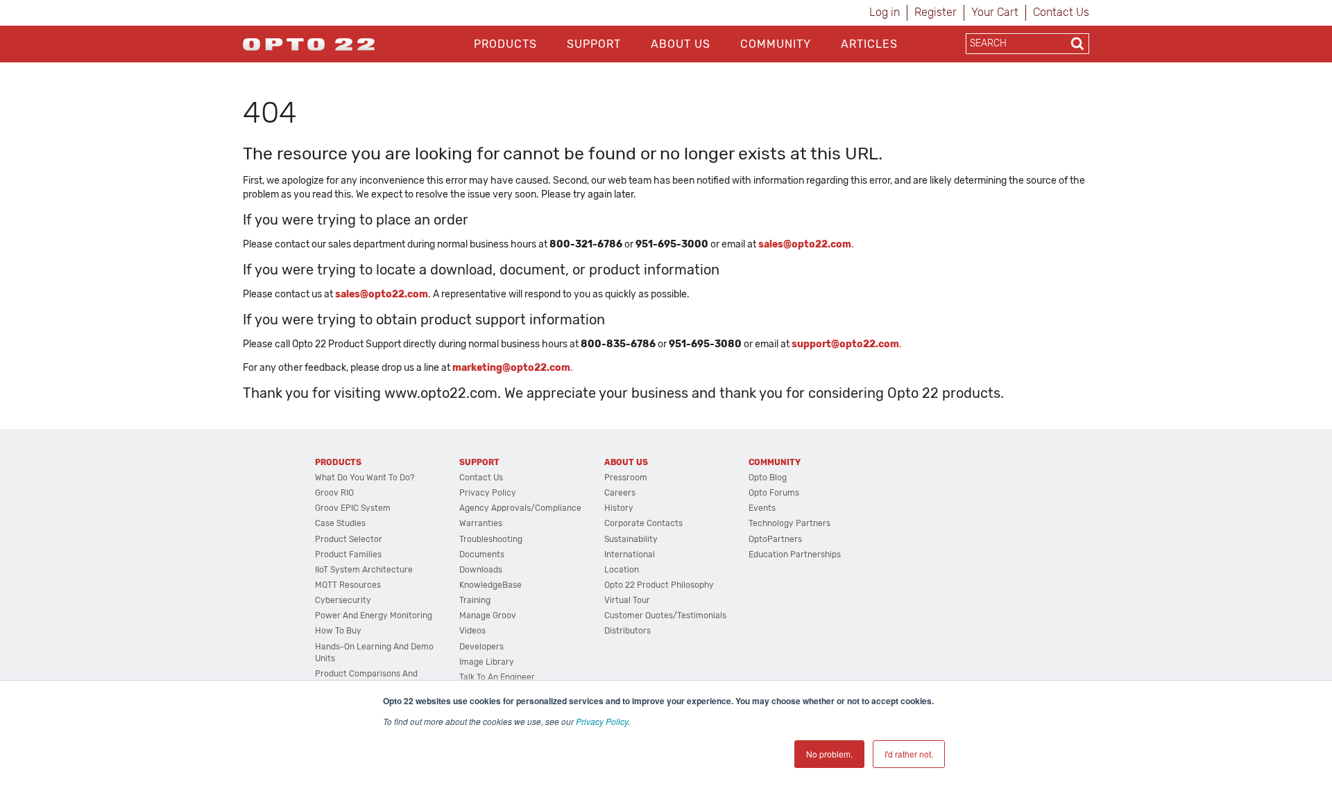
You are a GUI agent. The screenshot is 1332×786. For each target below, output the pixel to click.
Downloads (480, 570)
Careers (619, 493)
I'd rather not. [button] (909, 754)
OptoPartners (775, 539)
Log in (884, 12)
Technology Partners (789, 523)
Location (621, 570)
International (629, 554)
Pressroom (625, 477)
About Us (680, 44)
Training (474, 600)
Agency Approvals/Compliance (520, 508)
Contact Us (1061, 12)
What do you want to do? (364, 477)
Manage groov (487, 615)
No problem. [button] (829, 754)
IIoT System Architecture (364, 570)
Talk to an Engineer (497, 677)
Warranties (480, 523)
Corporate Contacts (643, 523)
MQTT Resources (348, 585)
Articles (869, 44)
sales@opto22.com (381, 294)
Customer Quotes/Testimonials (665, 615)
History (618, 508)
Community (775, 44)
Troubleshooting (490, 539)
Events (762, 508)
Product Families (348, 554)
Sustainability (631, 539)
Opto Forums (774, 493)
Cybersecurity (343, 600)
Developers (481, 647)
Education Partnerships (795, 554)
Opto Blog (768, 477)
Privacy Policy (602, 721)
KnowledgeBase (490, 585)
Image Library (486, 662)
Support (594, 44)
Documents (481, 554)
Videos (472, 631)
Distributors (627, 631)
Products (505, 44)
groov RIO (334, 493)
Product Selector (348, 539)
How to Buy (338, 631)
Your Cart (994, 12)
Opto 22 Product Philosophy (659, 585)
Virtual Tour (627, 600)
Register (935, 12)
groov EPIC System (353, 508)
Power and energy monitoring (373, 615)
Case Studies (340, 523)
